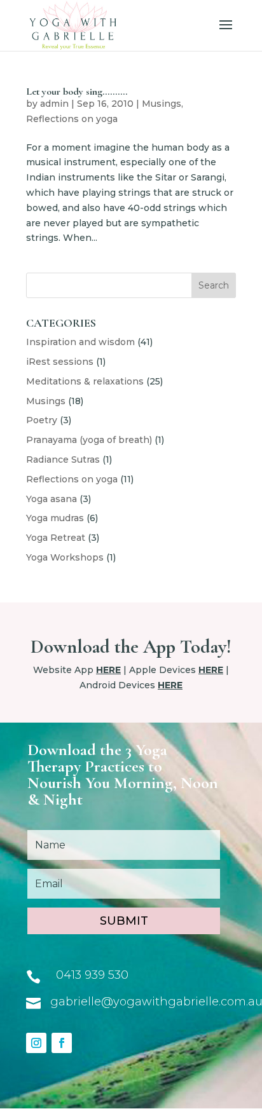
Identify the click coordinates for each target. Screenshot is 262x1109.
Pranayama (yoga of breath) (89, 440)
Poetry (41, 420)
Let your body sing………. (76, 91)
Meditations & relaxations (85, 381)
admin (54, 103)
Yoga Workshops (65, 557)
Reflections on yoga (72, 119)
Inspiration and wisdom (80, 342)
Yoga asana (51, 499)
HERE (108, 670)
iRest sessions (59, 361)
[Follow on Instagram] (36, 1043)
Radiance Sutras (63, 459)
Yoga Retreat (55, 537)
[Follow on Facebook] (62, 1043)
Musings (161, 103)
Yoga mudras (55, 518)
